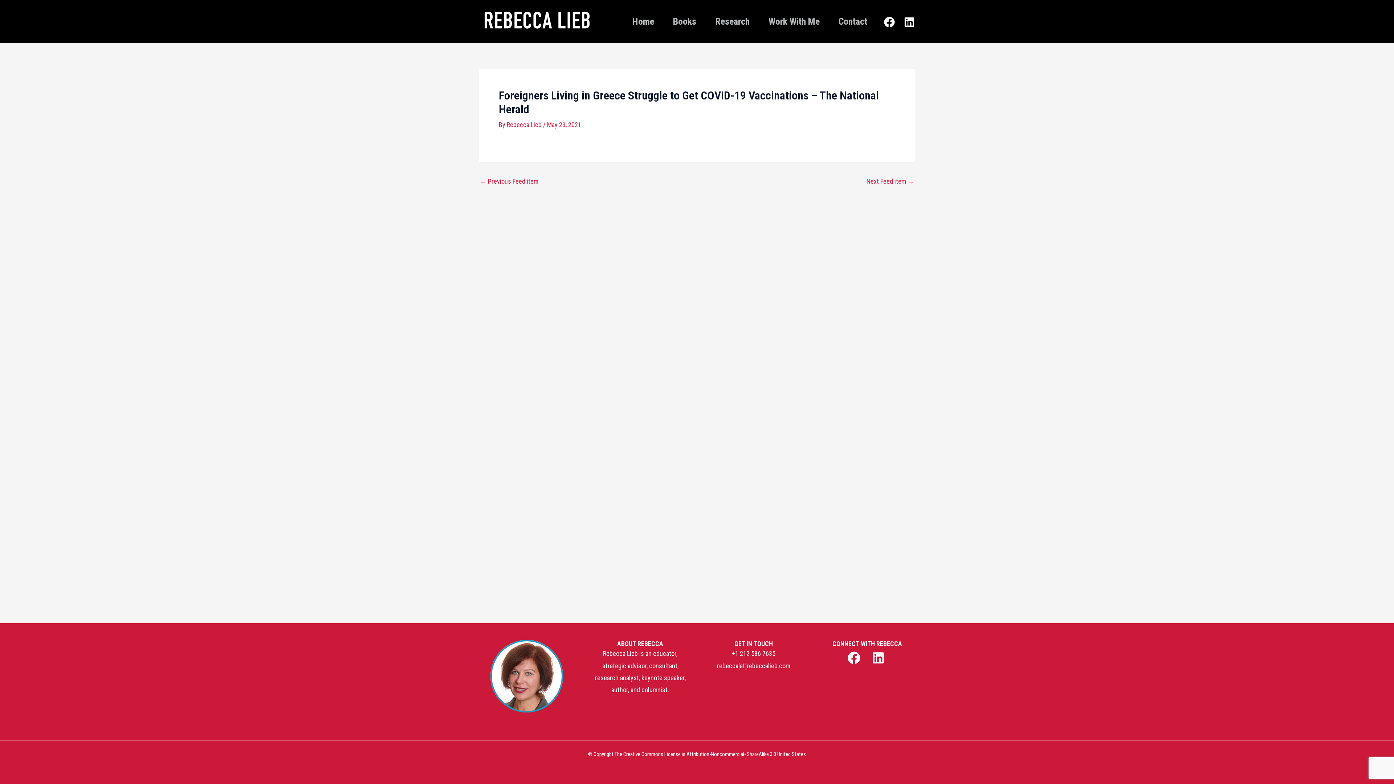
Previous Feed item (509, 181)
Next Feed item (890, 181)
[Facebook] (889, 22)
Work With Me (794, 21)
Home (643, 21)
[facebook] (855, 658)
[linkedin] (879, 658)
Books (684, 21)
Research (732, 21)
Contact (853, 21)
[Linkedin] (909, 22)
